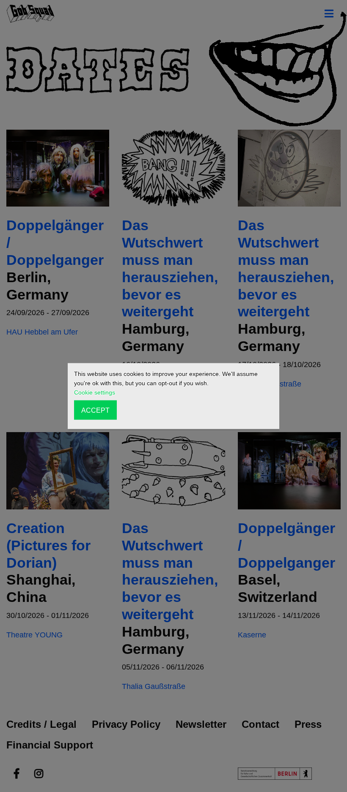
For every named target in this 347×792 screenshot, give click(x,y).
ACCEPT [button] (95, 410)
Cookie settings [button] (94, 392)
